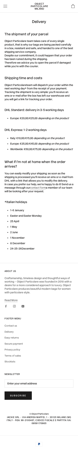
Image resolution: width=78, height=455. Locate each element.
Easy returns (12, 337)
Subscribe (18, 395)
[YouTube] (23, 306)
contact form (38, 187)
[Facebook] (6, 306)
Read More (11, 300)
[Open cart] (73, 6)
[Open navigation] (5, 6)
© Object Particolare (39, 414)
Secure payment (14, 343)
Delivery (9, 331)
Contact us (11, 325)
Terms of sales (13, 355)
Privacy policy (12, 349)
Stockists (10, 361)
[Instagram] (14, 306)
